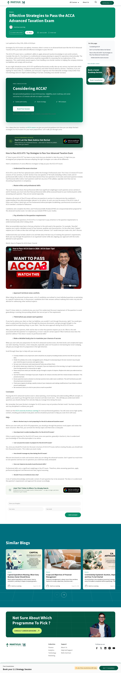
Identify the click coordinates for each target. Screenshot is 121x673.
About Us (86, 2)
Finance (50, 647)
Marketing (51, 656)
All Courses (73, 2)
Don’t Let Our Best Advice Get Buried (99, 50)
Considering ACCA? (94, 47)
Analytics (51, 650)
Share (30, 32)
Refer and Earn (66, 653)
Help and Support (67, 650)
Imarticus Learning (19, 27)
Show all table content (93, 63)
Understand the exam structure (100, 57)
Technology (52, 653)
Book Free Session (23, 109)
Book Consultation (96, 80)
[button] (64, 594)
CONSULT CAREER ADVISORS (25, 631)
